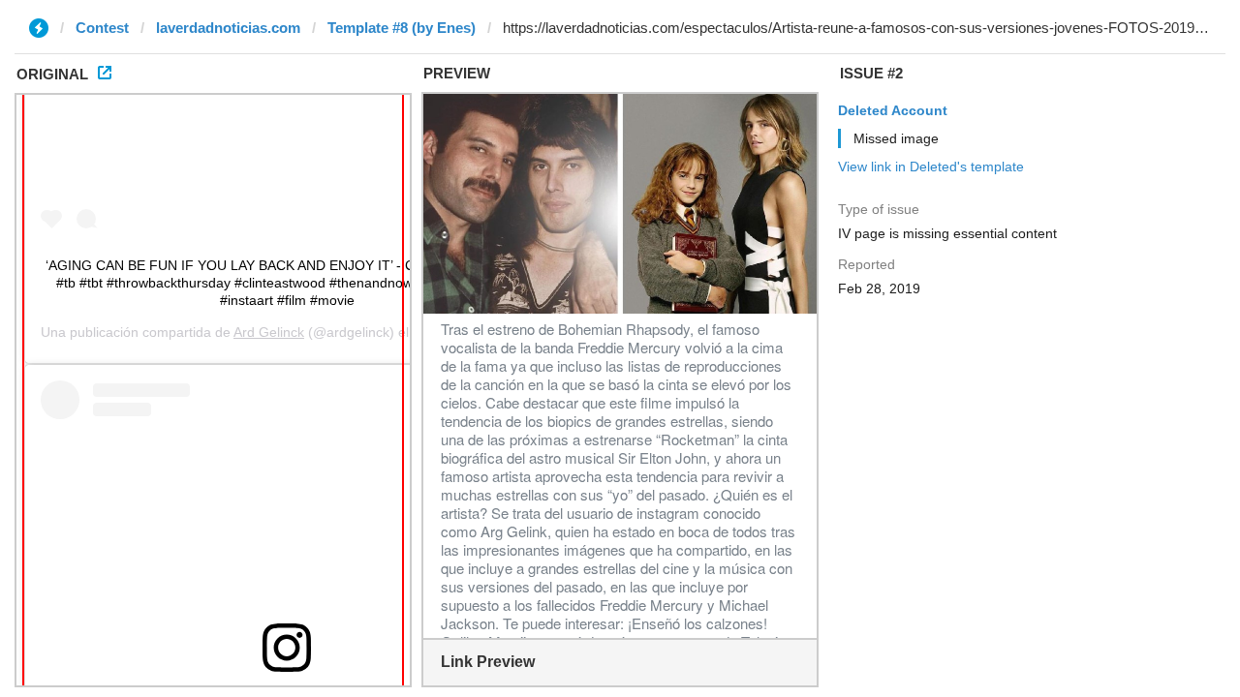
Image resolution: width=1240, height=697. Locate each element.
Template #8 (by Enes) (401, 27)
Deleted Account (892, 110)
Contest (102, 27)
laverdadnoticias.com (228, 27)
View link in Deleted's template (931, 166)
